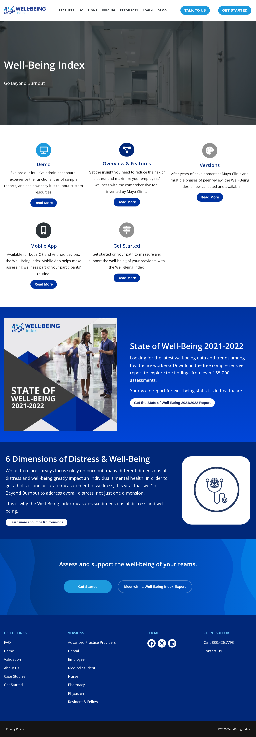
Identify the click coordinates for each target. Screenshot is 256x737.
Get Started (126, 245)
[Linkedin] (172, 643)
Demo (44, 164)
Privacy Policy (15, 729)
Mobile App (43, 245)
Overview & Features (127, 163)
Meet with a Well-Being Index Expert (155, 587)
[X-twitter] (162, 643)
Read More (43, 203)
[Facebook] (151, 643)
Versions (210, 165)
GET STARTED (234, 10)
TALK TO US (195, 10)
